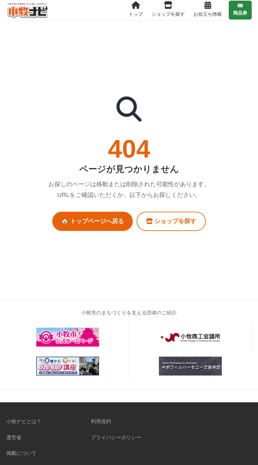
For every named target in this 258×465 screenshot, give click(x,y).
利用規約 (101, 421)
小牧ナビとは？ (24, 421)
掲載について (21, 453)
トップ (136, 14)
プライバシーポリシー (116, 437)
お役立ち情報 (208, 14)
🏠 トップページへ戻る (92, 221)
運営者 (13, 437)
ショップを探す (168, 14)
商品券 (240, 13)
